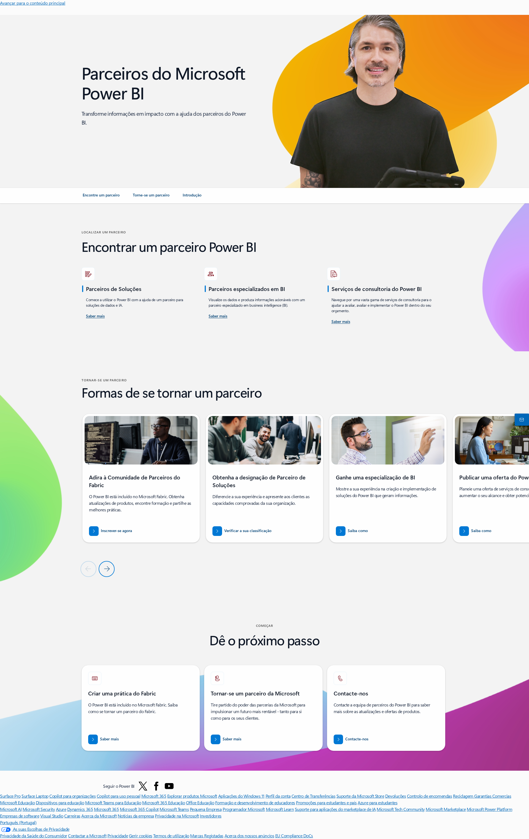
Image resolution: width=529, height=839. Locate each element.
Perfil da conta (278, 796)
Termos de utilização (171, 835)
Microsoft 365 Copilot (139, 809)
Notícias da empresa (136, 816)
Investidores (210, 816)
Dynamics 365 (80, 809)
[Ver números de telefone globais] (521, 420)
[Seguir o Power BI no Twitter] (143, 786)
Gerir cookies (140, 835)
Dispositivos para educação (60, 802)
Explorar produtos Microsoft (192, 796)
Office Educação (200, 802)
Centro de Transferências (313, 796)
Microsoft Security (39, 809)
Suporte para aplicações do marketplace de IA (335, 809)
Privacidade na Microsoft (177, 816)
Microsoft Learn (280, 809)
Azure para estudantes (377, 802)
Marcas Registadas (206, 835)
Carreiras (72, 816)
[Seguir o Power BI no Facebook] (156, 786)
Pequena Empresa (206, 809)
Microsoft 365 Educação (163, 802)
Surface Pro (10, 796)
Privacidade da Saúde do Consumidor (33, 835)
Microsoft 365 (153, 796)
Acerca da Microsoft (99, 816)
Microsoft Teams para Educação (113, 802)
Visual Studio (51, 816)
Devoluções (395, 796)
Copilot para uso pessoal (118, 796)
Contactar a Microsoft (87, 835)
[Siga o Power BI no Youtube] (169, 786)
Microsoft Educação (17, 802)
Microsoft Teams (174, 809)
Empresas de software (19, 816)
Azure (61, 809)
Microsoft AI (10, 809)
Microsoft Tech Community (401, 809)
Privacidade (117, 835)
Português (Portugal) (18, 822)
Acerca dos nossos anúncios (249, 835)
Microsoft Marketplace (446, 809)
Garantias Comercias (492, 796)
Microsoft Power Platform (489, 809)
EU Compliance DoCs (294, 835)
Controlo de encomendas (429, 796)
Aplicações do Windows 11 (241, 796)
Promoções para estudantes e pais (326, 802)
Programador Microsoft (244, 809)
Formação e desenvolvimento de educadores (255, 802)
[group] (141, 478)
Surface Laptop (34, 796)
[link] (101, 197)
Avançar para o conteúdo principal (32, 3)
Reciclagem (463, 796)
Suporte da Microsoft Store (360, 796)
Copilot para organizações (72, 796)
